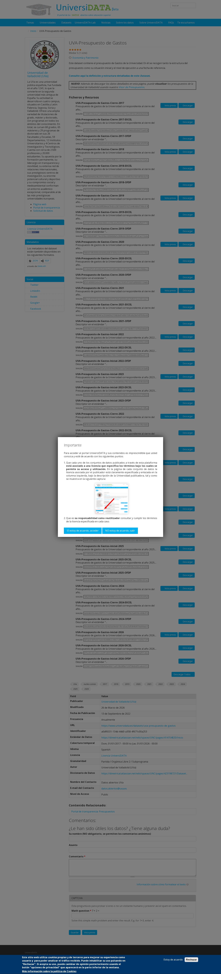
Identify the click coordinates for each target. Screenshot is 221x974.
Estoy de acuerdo (173, 959)
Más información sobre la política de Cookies (49, 971)
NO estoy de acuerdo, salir (120, 530)
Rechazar (191, 959)
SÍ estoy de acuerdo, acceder (83, 530)
